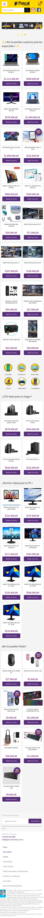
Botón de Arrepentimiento (12, 886)
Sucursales (7, 881)
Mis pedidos (7, 852)
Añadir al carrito (11, 84)
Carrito (5, 857)
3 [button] (25, 34)
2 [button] (22, 34)
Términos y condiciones (11, 876)
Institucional (7, 862)
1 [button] (18, 34)
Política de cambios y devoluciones (15, 871)
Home (5, 847)
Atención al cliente (12, 837)
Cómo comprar (8, 866)
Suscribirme (35, 821)
